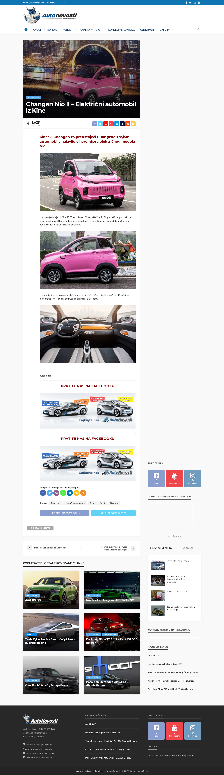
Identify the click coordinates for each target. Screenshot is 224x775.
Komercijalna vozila (121, 29)
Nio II (102, 503)
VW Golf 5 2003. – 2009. (178, 561)
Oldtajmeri (147, 29)
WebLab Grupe (104, 771)
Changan (55, 503)
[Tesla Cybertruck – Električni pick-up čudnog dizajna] (51, 632)
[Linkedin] (70, 493)
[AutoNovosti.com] (50, 15)
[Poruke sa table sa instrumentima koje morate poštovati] (158, 580)
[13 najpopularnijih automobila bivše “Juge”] (158, 610)
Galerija (165, 29)
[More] (83, 493)
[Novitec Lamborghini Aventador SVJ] (112, 590)
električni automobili (75, 503)
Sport (99, 29)
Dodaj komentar (41, 528)
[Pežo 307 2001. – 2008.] (158, 595)
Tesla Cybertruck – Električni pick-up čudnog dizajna (49, 641)
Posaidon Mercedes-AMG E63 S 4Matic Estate (107, 683)
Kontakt (62, 2)
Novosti (37, 29)
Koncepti (68, 29)
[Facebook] (43, 493)
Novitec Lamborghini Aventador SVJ (110, 600)
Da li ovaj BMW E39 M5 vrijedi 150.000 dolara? (111, 641)
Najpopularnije (162, 547)
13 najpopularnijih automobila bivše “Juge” (181, 608)
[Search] (198, 29)
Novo (189, 547)
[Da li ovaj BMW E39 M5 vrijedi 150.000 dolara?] (112, 632)
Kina (92, 503)
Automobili (33, 98)
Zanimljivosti (110, 634)
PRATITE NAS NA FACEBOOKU (87, 386)
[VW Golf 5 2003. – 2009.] (158, 565)
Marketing (51, 2)
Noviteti (114, 503)
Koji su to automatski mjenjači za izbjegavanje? (171, 681)
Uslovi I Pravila (155, 755)
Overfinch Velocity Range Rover (46, 685)
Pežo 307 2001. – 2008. (177, 591)
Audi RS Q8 (33, 600)
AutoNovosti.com (44, 757)
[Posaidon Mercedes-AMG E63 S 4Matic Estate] (112, 675)
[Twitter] (50, 493)
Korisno (52, 29)
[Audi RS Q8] (51, 590)
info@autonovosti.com (43, 753)
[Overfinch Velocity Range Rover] (51, 675)
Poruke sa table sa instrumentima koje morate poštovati (180, 579)
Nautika (85, 29)
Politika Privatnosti (175, 755)
